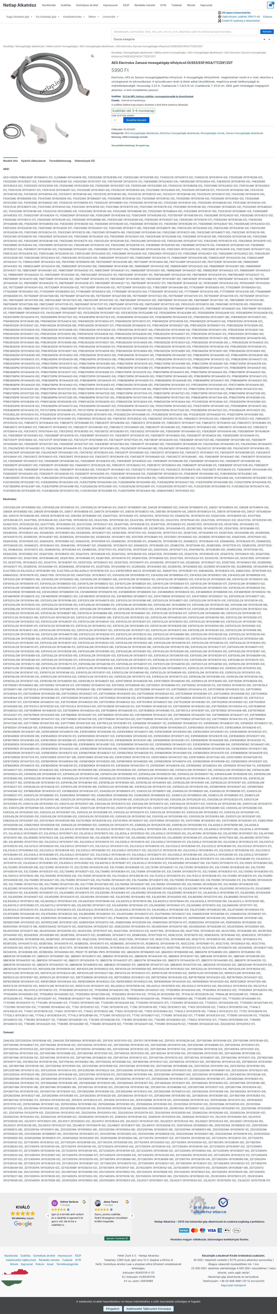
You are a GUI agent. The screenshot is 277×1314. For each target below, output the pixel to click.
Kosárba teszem (136, 120)
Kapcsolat (206, 5)
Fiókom (267, 16)
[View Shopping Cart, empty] (270, 5)
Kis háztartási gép (46, 16)
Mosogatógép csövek (213, 133)
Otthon (92, 16)
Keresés (267, 31)
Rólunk (191, 5)
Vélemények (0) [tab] (85, 160)
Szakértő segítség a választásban (241, 20)
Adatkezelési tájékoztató (21, 1260)
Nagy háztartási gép (17, 16)
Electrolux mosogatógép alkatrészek (179, 133)
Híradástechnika (72, 16)
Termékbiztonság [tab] (60, 160)
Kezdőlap (8, 46)
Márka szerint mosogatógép (62, 46)
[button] (92, 56)
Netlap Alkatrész (19, 5)
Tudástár (176, 5)
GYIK (163, 5)
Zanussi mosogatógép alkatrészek (244, 133)
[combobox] (192, 39)
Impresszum (110, 5)
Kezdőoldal (49, 5)
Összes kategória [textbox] (189, 39)
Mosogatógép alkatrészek (30, 46)
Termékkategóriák (67, 1264)
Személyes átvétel (87, 5)
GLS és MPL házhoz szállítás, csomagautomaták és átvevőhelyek (158, 96)
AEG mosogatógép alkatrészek (97, 46)
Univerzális (109, 16)
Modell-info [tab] (10, 160)
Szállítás (66, 5)
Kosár (50, 1264)
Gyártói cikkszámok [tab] (33, 160)
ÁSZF (126, 5)
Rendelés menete (144, 5)
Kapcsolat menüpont (233, 1285)
